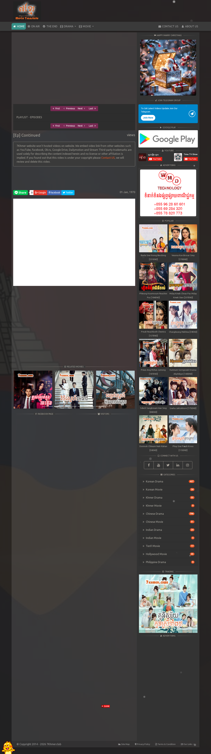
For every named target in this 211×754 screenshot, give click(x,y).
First (57, 108)
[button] (22, 390)
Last (91, 108)
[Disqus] (74, 244)
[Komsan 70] (168, 139)
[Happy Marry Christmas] (168, 68)
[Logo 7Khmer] (27, 10)
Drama (68, 26)
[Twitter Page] (168, 465)
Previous (70, 108)
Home (21, 26)
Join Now (148, 117)
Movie (87, 26)
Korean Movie (169, 489)
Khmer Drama (169, 497)
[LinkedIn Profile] (178, 465)
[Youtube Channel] (158, 465)
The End (51, 26)
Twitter (69, 192)
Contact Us (169, 26)
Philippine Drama (169, 562)
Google (42, 192)
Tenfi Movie (169, 545)
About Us (191, 26)
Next (80, 108)
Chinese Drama (169, 513)
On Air (35, 26)
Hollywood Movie (169, 554)
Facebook (55, 192)
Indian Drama (169, 529)
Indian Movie (169, 537)
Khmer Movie (169, 505)
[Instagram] (188, 465)
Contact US (108, 157)
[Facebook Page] (149, 465)
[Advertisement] (74, 179)
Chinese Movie (169, 521)
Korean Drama (169, 481)
